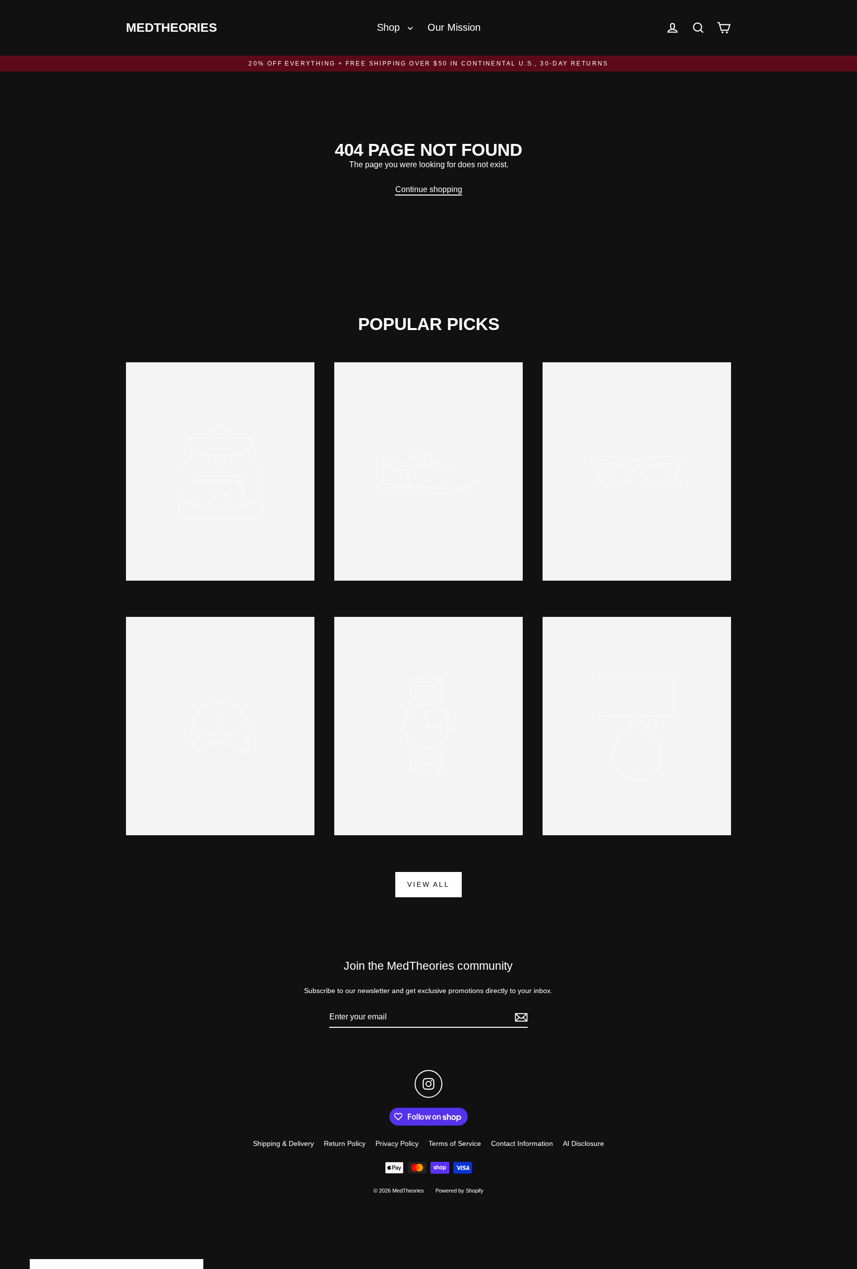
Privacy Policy (397, 1143)
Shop (390, 27)
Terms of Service (454, 1143)
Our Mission (454, 27)
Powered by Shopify (459, 1191)
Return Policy (345, 1143)
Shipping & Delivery (283, 1143)
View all (428, 884)
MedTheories (171, 27)
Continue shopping (428, 189)
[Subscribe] (520, 1017)
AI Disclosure (583, 1143)
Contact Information (522, 1143)
